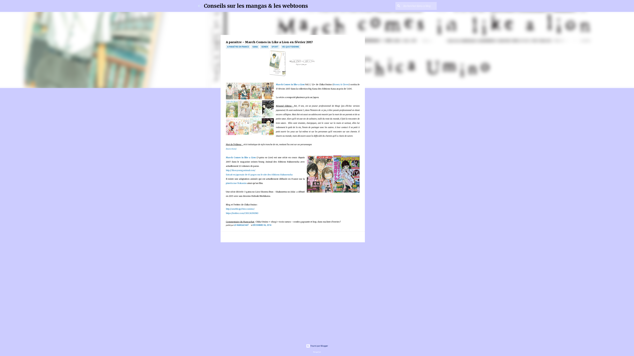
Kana (255, 47)
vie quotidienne (290, 47)
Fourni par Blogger (319, 346)
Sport (275, 47)
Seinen (264, 47)
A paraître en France (238, 47)
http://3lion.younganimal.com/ (241, 170)
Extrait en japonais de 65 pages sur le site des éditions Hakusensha (259, 174)
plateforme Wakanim (236, 183)
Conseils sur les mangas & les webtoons (256, 6)
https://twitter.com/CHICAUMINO (242, 213)
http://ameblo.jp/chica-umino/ (240, 209)
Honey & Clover (341, 84)
